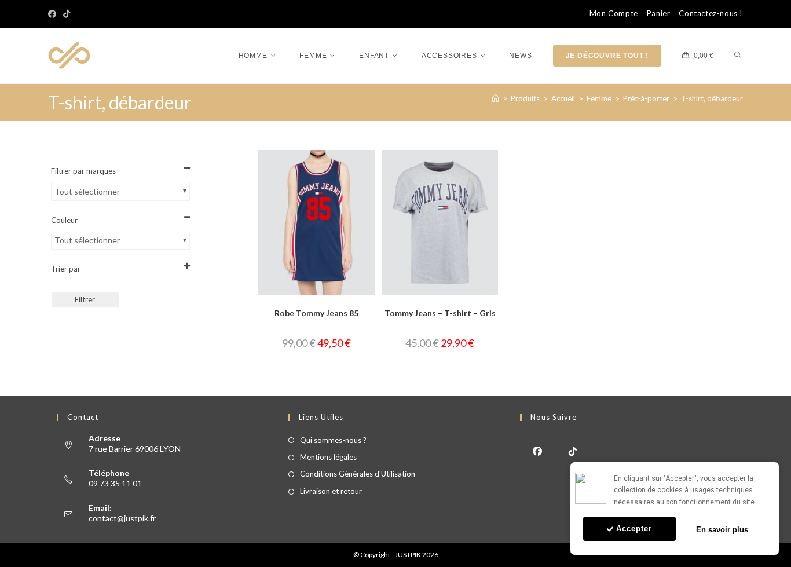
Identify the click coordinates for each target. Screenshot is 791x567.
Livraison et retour (331, 491)
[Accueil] (495, 98)
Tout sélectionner (87, 191)
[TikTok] (67, 14)
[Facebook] (54, 14)
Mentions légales (328, 457)
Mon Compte (613, 13)
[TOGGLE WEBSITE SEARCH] (738, 55)
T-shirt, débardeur (712, 98)
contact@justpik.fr (122, 518)
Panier (659, 13)
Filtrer (85, 299)
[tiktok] (573, 450)
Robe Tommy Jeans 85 (316, 313)
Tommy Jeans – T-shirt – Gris (440, 313)
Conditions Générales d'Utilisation (357, 473)
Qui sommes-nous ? (333, 440)
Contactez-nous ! (711, 13)
